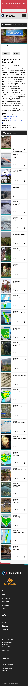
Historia (15, 116)
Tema (3, 608)
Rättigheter (5, 626)
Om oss (4, 622)
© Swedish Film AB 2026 (10, 683)
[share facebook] (3, 45)
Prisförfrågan (5, 601)
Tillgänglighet (6, 629)
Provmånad (5, 605)
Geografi (9, 116)
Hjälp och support (7, 619)
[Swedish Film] (14, 581)
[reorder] (24, 15)
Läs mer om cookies (14, 6)
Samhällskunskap (7, 118)
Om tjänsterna (6, 598)
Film (3, 594)
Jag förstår (14, 10)
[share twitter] (5, 45)
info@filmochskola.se (8, 650)
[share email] (8, 45)
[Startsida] (8, 16)
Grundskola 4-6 (14, 120)
